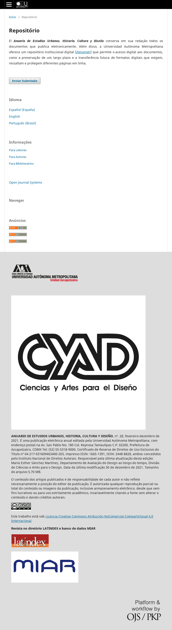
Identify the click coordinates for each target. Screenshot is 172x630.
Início (12, 17)
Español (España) (22, 110)
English (14, 116)
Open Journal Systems (25, 182)
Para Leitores (17, 150)
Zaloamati (83, 52)
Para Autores (17, 157)
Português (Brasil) (22, 123)
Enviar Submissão (24, 81)
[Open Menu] (8, 4)
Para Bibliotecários (21, 163)
